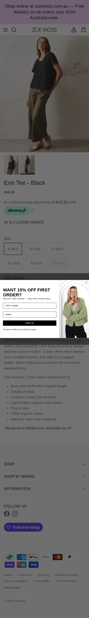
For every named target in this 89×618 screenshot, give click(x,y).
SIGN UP (29, 323)
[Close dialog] (86, 282)
